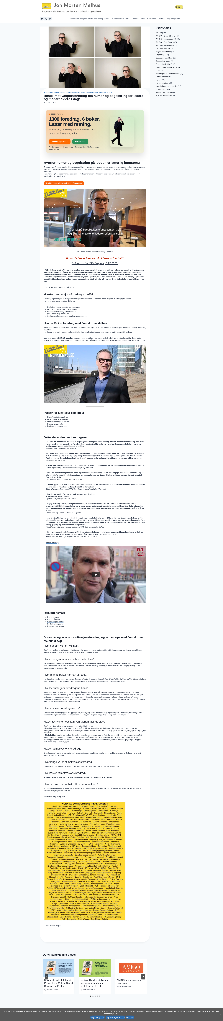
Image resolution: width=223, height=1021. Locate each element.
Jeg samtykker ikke (115, 1017)
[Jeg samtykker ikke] (220, 1015)
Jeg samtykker (97, 1017)
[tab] (90, 996)
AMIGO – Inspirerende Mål (166, 39)
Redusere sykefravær (55, 626)
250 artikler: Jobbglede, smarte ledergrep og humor (89, 19)
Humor (158, 80)
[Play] (95, 218)
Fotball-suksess (162, 77)
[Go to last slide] (46, 976)
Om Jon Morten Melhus (120, 19)
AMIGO (159, 33)
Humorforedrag (53, 617)
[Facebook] (42, 18)
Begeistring (48, 92)
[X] (46, 18)
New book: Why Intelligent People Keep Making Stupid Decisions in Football (58, 983)
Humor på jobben (105, 92)
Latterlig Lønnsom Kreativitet (166, 86)
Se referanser (80, 141)
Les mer (130, 1017)
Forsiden (161, 19)
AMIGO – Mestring (163, 48)
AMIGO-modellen (66, 338)
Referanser (151, 19)
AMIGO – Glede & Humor (165, 36)
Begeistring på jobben (55, 622)
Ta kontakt (134, 19)
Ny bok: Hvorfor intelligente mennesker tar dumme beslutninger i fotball (94, 983)
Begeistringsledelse (62, 92)
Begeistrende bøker (163, 52)
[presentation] (58, 968)
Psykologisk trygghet (55, 624)
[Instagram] (50, 18)
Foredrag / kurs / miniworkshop (85, 92)
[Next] (143, 976)
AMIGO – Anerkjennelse (165, 45)
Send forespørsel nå (60, 141)
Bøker (143, 19)
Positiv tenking (161, 89)
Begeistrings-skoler (163, 61)
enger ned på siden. (66, 287)
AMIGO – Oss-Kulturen (165, 42)
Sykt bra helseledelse (164, 96)
